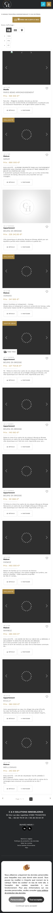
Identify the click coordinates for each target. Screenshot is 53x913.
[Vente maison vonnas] (26, 271)
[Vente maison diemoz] (26, 538)
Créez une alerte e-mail (29, 19)
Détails (12, 110)
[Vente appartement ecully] (26, 676)
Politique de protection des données (26, 841)
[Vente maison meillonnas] (26, 743)
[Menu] (48, 4)
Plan (26, 847)
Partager (26, 110)
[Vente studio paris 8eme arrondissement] (26, 68)
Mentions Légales (26, 839)
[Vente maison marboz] (26, 606)
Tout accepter (35, 899)
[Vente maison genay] (26, 134)
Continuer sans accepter (26, 905)
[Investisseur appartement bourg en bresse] (26, 206)
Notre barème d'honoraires (26, 845)
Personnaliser (17, 899)
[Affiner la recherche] (43, 4)
